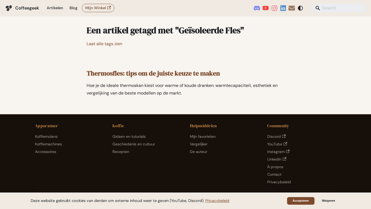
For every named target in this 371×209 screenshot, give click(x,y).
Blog (73, 7)
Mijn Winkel (95, 7)
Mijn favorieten (203, 136)
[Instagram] (274, 8)
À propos (275, 166)
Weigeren (328, 200)
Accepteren (301, 200)
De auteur (198, 151)
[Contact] (291, 8)
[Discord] (257, 8)
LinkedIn (274, 159)
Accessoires (45, 151)
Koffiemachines (48, 144)
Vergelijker (198, 144)
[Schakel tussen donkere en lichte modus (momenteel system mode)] (300, 8)
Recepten (120, 151)
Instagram (276, 151)
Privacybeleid (279, 181)
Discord (274, 136)
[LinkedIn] (283, 8)
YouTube (274, 144)
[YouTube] (265, 8)
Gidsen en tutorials (129, 136)
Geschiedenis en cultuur (133, 144)
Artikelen (55, 7)
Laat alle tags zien (104, 44)
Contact (274, 174)
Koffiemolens (46, 136)
